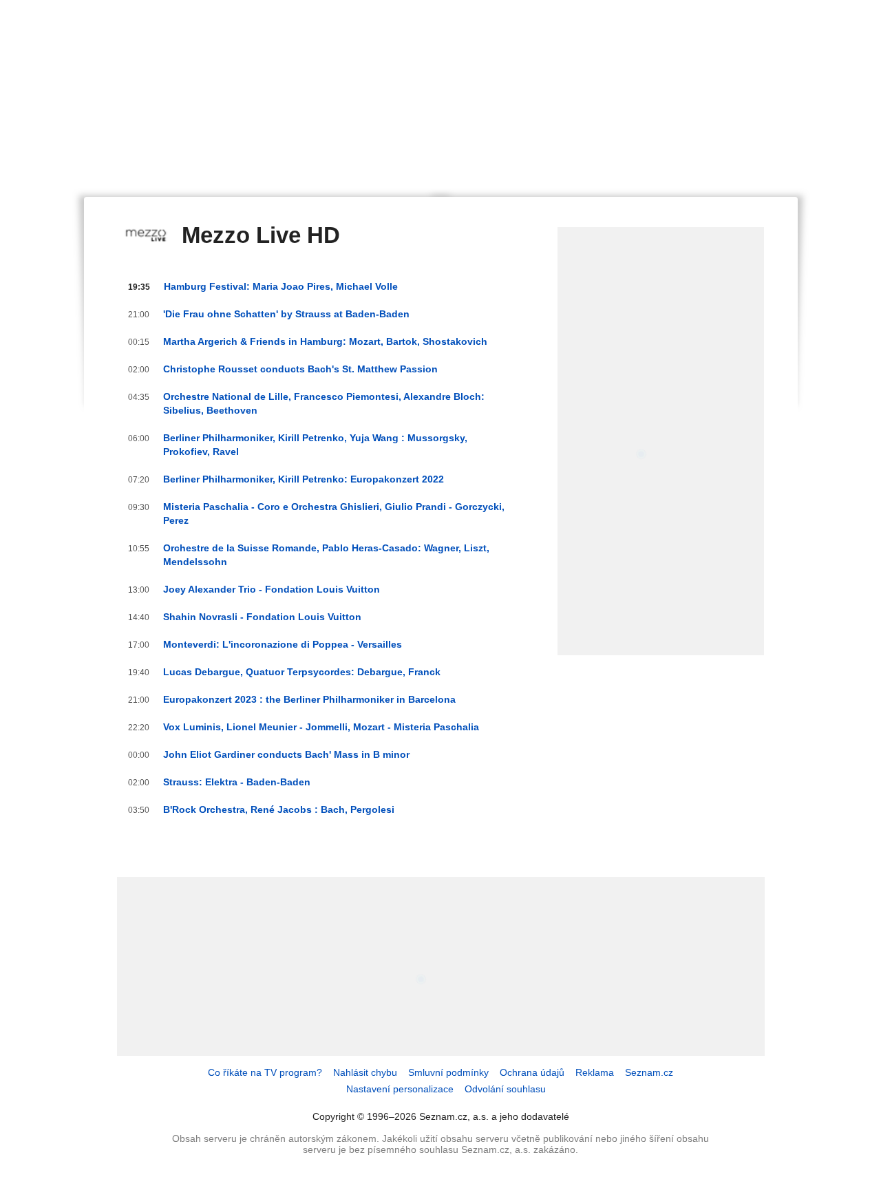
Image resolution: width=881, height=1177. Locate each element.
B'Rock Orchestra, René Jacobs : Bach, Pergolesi (278, 809)
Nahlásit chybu (365, 1072)
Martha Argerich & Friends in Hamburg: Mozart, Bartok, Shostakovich (325, 341)
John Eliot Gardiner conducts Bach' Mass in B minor (286, 754)
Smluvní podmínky (448, 1072)
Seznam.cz (649, 1072)
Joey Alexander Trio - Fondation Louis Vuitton (271, 589)
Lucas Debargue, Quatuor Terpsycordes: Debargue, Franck (301, 671)
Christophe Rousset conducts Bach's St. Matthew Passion (300, 368)
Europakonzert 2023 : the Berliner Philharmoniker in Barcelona (309, 699)
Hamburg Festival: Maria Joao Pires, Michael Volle (281, 286)
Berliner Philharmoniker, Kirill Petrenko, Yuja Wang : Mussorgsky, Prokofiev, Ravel (315, 444)
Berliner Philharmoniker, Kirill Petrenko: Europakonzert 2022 (303, 479)
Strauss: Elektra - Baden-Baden (236, 781)
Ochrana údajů (532, 1072)
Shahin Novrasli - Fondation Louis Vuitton (262, 616)
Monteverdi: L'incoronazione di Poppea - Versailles (282, 644)
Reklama (594, 1072)
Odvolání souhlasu (505, 1088)
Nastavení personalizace (400, 1088)
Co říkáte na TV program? (265, 1072)
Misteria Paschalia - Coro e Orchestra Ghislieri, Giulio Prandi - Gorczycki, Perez (334, 513)
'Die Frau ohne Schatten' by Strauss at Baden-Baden (286, 313)
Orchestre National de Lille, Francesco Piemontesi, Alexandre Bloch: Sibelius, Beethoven (324, 403)
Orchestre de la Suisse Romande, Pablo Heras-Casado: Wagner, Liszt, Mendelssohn (326, 554)
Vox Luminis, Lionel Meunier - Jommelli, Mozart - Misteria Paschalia (321, 726)
